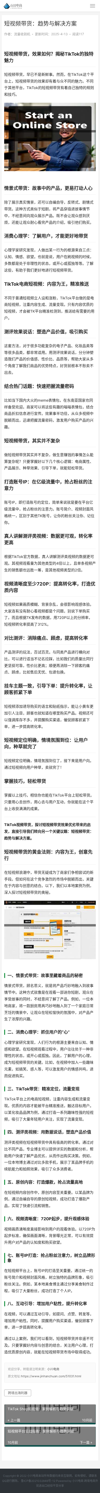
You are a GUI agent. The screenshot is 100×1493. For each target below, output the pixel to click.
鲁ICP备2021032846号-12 (38, 1481)
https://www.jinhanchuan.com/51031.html (51, 1376)
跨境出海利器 (17, 1393)
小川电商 (53, 1369)
